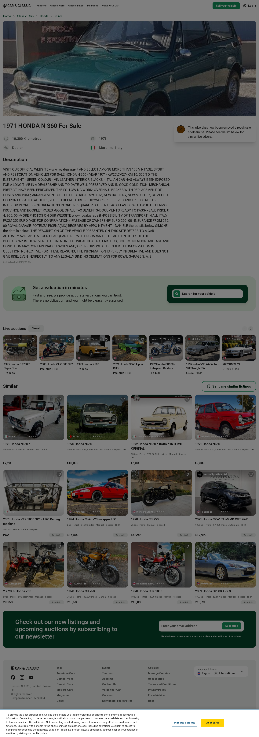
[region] (129, 723)
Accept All (212, 722)
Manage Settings (184, 722)
